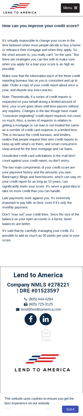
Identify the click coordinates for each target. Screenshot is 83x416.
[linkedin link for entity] (46, 319)
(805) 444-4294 (41, 299)
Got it (70, 409)
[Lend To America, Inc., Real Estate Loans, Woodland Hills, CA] (20, 389)
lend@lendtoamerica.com (41, 309)
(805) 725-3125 (41, 304)
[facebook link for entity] (31, 319)
